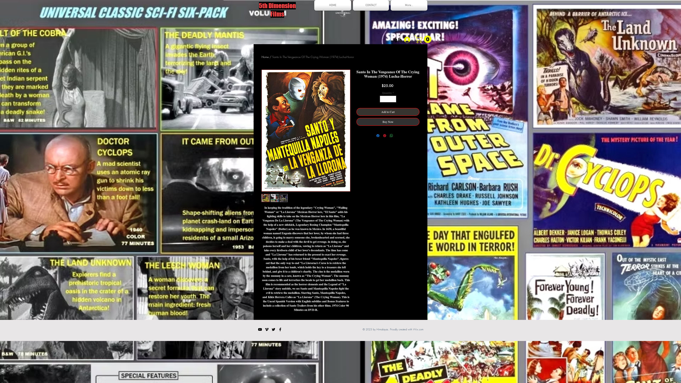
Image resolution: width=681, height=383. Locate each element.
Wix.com (418, 329)
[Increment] (393, 99)
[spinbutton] (388, 99)
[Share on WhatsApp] (391, 136)
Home (265, 57)
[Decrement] (382, 99)
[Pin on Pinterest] (385, 136)
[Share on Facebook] (378, 136)
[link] (424, 39)
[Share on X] (398, 136)
